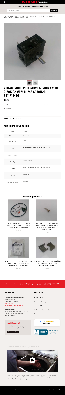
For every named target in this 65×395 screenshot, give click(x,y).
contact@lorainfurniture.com (14, 305)
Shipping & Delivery (40, 302)
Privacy (36, 314)
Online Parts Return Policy (42, 310)
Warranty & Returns (40, 306)
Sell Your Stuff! (39, 298)
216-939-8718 (9, 303)
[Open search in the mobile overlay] (32, 10)
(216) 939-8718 (53, 284)
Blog (58, 389)
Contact (51, 389)
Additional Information (12, 119)
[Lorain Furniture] (34, 2)
